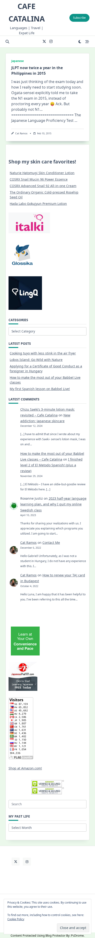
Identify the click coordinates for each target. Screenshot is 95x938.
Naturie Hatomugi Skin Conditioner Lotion (42, 173)
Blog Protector (55, 935)
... (75, 120)
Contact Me (51, 542)
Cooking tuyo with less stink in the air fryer (43, 353)
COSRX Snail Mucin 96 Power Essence (39, 179)
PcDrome (77, 935)
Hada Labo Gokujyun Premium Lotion (38, 203)
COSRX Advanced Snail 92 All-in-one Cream (43, 186)
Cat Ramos (21, 133)
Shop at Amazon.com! (25, 768)
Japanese (17, 61)
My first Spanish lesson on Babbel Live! (40, 389)
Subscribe (79, 18)
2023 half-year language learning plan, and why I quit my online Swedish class (53, 504)
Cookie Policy (15, 919)
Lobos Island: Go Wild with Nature (36, 359)
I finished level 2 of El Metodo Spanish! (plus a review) (51, 465)
